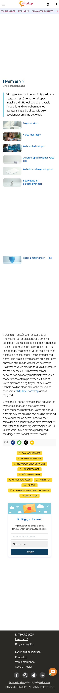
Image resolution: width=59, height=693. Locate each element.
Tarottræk (44, 479)
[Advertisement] (29, 44)
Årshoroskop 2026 (21, 479)
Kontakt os (21, 657)
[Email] (32, 442)
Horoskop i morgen (31, 458)
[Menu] (3, 4)
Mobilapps (23, 11)
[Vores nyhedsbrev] (48, 4)
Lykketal (31, 485)
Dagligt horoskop (31, 453)
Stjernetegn (31, 495)
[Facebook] (13, 442)
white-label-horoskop (27, 391)
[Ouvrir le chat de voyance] (53, 671)
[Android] (42, 675)
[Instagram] (25, 675)
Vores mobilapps (25, 662)
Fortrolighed (32, 682)
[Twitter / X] (26, 442)
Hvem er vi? (21, 639)
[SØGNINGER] (56, 4)
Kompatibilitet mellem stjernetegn (31, 490)
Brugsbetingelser (24, 644)
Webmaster (44, 682)
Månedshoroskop (31, 474)
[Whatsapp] (19, 442)
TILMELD (29, 551)
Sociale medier (8, 11)
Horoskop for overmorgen (31, 463)
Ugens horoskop (31, 469)
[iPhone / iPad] (34, 675)
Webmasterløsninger (42, 11)
